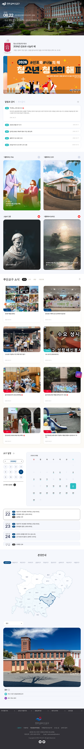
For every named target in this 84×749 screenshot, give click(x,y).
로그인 (68, 3)
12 (21, 477)
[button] (72, 92)
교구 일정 (7, 453)
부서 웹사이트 (4, 711)
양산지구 (53, 562)
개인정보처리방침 (35, 728)
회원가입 (75, 3)
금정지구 (38, 562)
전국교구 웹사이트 (22, 711)
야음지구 (76, 562)
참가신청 (70, 711)
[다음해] (21, 461)
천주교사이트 (55, 711)
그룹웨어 (19, 728)
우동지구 (45, 562)
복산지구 (69, 562)
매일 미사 (8, 26)
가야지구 (30, 562)
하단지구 (22, 562)
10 (10, 477)
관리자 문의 (64, 728)
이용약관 (26, 728)
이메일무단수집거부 (47, 728)
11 (15, 477)
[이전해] (5, 461)
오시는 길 (56, 728)
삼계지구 (61, 562)
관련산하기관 (38, 711)
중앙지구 (15, 562)
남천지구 (7, 562)
